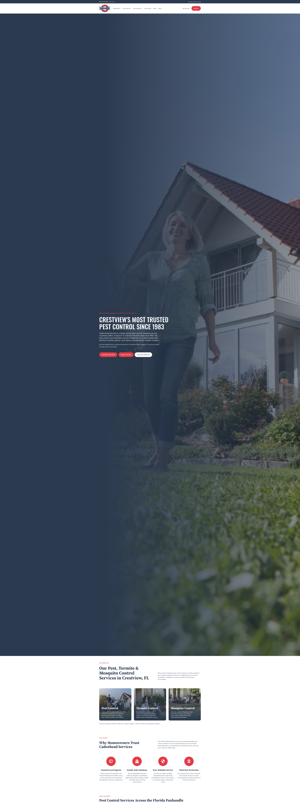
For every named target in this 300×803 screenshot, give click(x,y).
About (155, 8)
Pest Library (147, 8)
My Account (186, 8)
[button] (117, 8)
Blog (160, 8)
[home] (104, 8)
